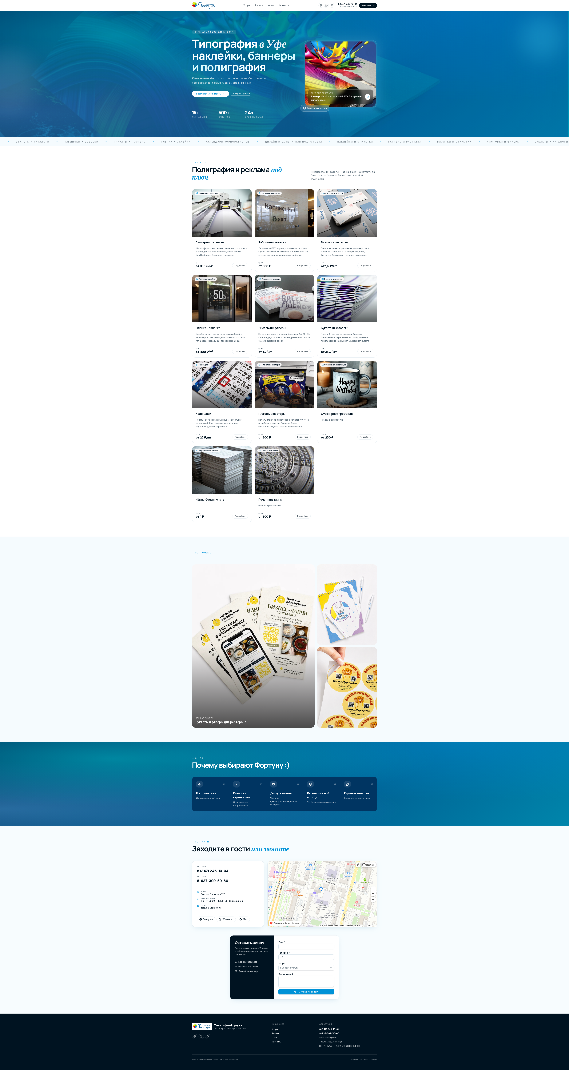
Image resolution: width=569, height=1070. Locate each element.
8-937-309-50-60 (329, 1033)
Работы (259, 5)
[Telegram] (320, 5)
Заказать (366, 5)
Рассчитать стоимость (208, 93)
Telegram (208, 919)
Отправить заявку (308, 991)
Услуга (282, 963)
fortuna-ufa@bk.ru (328, 1037)
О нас (271, 5)
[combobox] (306, 967)
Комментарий (285, 974)
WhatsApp (228, 919)
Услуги (247, 5)
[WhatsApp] (326, 5)
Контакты (284, 5)
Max (245, 919)
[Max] (332, 5)
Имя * (281, 942)
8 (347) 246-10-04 (347, 4)
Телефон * (284, 952)
